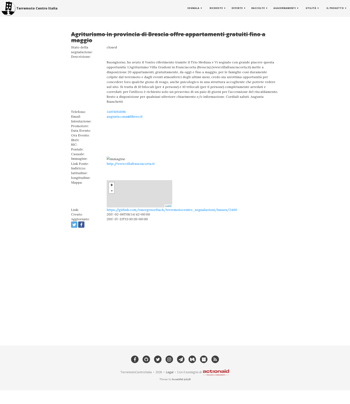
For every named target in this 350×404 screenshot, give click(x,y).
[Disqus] (175, 285)
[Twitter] (157, 359)
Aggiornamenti (284, 8)
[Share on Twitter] (74, 224)
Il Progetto (335, 8)
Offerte (237, 8)
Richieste (216, 8)
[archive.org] (203, 359)
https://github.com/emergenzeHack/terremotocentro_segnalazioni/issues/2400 (172, 210)
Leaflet (168, 205)
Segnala (193, 8)
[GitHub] (146, 359)
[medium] (192, 359)
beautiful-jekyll (181, 379)
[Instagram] (169, 359)
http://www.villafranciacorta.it (131, 164)
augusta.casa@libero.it (125, 116)
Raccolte (258, 8)
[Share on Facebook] (81, 224)
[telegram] (180, 359)
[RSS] (215, 359)
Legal (169, 372)
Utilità (311, 8)
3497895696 (116, 112)
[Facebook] (135, 359)
